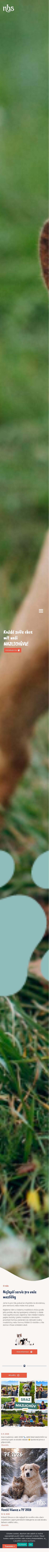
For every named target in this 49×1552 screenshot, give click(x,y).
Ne (31, 1544)
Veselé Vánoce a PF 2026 (16, 1509)
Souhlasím (22, 1544)
